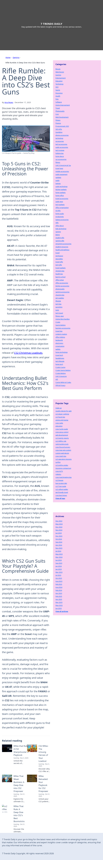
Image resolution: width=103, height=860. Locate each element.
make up (59, 408)
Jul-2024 (58, 551)
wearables (59, 259)
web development (62, 435)
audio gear (59, 202)
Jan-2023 (59, 569)
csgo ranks (59, 423)
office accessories (62, 283)
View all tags (60, 498)
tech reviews (60, 150)
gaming (58, 232)
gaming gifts (60, 241)
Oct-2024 (59, 539)
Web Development (62, 117)
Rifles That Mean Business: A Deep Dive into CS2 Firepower (19, 784)
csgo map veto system (63, 450)
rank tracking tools (62, 444)
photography (60, 289)
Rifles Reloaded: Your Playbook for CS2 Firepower (43, 784)
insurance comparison (63, 468)
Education (59, 81)
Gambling (59, 132)
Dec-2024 (59, 527)
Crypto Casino (60, 367)
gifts (57, 223)
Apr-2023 (59, 593)
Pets (57, 99)
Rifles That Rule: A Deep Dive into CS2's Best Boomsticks (19, 814)
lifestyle (58, 301)
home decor (60, 156)
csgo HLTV (59, 471)
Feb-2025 (59, 596)
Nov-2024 (59, 530)
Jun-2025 (59, 608)
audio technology (61, 186)
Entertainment (61, 78)
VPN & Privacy (60, 385)
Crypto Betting (61, 373)
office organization (62, 208)
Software (59, 102)
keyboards (59, 340)
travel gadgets (61, 268)
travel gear (59, 168)
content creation (61, 334)
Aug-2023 (59, 581)
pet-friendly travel (62, 492)
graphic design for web (63, 411)
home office (60, 196)
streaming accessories (63, 244)
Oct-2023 (59, 578)
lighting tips (60, 153)
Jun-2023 (59, 533)
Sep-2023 (59, 563)
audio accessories (62, 147)
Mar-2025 (59, 602)
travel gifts (59, 262)
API (57, 379)
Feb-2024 (59, 590)
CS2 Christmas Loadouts (28, 352)
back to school (60, 277)
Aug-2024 (59, 587)
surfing (58, 462)
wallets (58, 349)
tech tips (58, 304)
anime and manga (62, 420)
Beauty (58, 69)
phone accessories (62, 135)
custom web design (62, 453)
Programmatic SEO (62, 126)
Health (58, 96)
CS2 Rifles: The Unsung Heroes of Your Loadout (43, 753)
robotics (58, 474)
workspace (59, 256)
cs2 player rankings (62, 414)
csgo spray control (62, 432)
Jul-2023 (58, 575)
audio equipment (61, 174)
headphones (60, 358)
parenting (59, 307)
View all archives (62, 611)
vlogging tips (60, 271)
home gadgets (61, 192)
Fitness (58, 120)
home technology (62, 352)
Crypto (58, 322)
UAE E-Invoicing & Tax (63, 165)
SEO (57, 87)
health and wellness (62, 250)
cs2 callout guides (62, 489)
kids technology (61, 229)
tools (57, 310)
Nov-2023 (59, 548)
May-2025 (59, 605)
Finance (58, 123)
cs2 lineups (59, 480)
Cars (57, 114)
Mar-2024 (59, 557)
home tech (59, 364)
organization (60, 346)
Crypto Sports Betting (63, 370)
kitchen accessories (62, 286)
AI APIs (58, 211)
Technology (59, 84)
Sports (58, 90)
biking (58, 235)
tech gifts (59, 265)
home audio (60, 214)
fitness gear (60, 316)
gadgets (58, 177)
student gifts (60, 238)
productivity (60, 217)
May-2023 (59, 554)
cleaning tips (60, 295)
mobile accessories (62, 171)
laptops (58, 183)
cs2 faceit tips (60, 417)
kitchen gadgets (61, 189)
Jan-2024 (59, 566)
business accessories (63, 328)
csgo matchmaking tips (64, 477)
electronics (59, 343)
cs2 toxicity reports (62, 438)
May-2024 (59, 524)
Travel (58, 108)
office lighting (60, 337)
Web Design (60, 72)
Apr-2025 (59, 599)
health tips (59, 274)
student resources (62, 247)
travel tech (59, 355)
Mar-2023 (59, 572)
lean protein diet (61, 483)
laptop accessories (62, 220)
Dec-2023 (59, 536)
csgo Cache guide (62, 429)
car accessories (61, 159)
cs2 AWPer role (61, 441)
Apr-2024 (59, 545)
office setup (60, 280)
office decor (60, 226)
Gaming (16, 57)
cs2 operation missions (64, 459)
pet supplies (60, 298)
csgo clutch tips (61, 456)
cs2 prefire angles (62, 465)
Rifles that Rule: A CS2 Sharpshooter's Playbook (21, 750)
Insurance (59, 93)
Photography (60, 111)
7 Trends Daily (51, 23)
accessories (60, 141)
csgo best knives (61, 495)
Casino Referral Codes (63, 382)
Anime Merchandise (63, 319)
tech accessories (61, 144)
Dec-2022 (59, 521)
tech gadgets (60, 205)
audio (57, 180)
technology (59, 138)
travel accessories (62, 199)
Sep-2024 (59, 542)
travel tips (59, 331)
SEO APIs (59, 129)
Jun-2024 (59, 560)
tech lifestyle (60, 361)
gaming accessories (62, 292)
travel (58, 253)
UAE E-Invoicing (61, 376)
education (59, 426)
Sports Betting (60, 325)
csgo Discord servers (63, 447)
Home (8, 57)
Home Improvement (63, 105)
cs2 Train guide (61, 486)
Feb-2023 (59, 584)
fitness (58, 162)
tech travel (59, 313)
